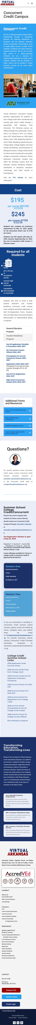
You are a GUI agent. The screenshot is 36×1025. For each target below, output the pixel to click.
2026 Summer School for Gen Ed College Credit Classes (17, 708)
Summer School (6, 953)
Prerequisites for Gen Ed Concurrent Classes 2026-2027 (16, 358)
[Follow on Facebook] (14, 1022)
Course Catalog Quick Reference (11, 935)
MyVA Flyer (5, 946)
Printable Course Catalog (9, 937)
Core (3, 909)
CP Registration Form (11, 921)
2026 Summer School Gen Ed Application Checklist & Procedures (18, 678)
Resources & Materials (8, 955)
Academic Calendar (7, 932)
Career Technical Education (9, 911)
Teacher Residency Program (14, 337)
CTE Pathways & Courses (9, 939)
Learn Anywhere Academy (9, 916)
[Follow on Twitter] (18, 1022)
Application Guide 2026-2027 (17, 364)
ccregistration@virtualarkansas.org (15, 484)
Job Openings (6, 901)
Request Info (11, 990)
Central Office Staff (7, 897)
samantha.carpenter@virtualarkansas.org (17, 479)
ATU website (18, 177)
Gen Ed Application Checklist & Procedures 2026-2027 (17, 345)
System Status (11, 997)
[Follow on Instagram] (21, 1022)
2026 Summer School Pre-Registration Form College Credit (17, 699)
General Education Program (14, 330)
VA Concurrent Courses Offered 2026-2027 (15, 351)
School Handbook (7, 948)
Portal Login (11, 1004)
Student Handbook (7, 951)
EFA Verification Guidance (17, 721)
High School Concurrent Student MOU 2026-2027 (16, 381)
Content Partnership (7, 918)
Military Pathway (6, 944)
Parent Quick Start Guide (9, 958)
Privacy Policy (13, 1017)
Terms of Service (22, 1017)
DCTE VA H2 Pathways (8, 941)
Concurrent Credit (7, 914)
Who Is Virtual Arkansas (8, 899)
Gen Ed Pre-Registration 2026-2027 (15, 375)
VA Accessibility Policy (18, 1015)
